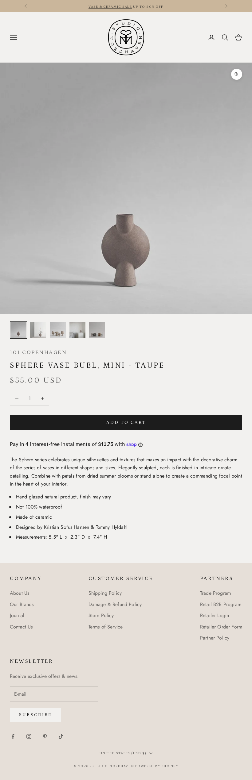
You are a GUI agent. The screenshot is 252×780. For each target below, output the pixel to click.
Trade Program (215, 593)
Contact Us (21, 626)
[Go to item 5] (97, 330)
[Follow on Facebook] (13, 736)
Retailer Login (214, 615)
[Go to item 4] (77, 330)
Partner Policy (214, 637)
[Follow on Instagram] (29, 736)
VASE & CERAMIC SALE (110, 6)
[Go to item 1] (18, 330)
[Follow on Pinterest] (45, 736)
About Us (19, 593)
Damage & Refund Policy (115, 604)
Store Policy (101, 615)
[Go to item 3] (57, 330)
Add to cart (126, 422)
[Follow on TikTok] (61, 736)
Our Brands (22, 604)
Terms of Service (106, 626)
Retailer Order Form (221, 626)
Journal (17, 615)
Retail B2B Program (220, 604)
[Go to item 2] (38, 330)
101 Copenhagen (38, 352)
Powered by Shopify (157, 766)
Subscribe (35, 714)
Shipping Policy (105, 593)
